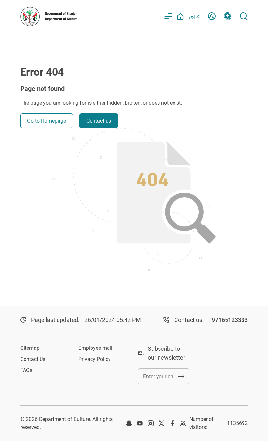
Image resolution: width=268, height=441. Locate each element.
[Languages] (212, 16)
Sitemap (30, 348)
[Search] (244, 16)
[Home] (180, 16)
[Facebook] (172, 423)
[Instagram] (151, 423)
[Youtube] (140, 423)
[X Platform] (161, 423)
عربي (194, 16)
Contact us (98, 121)
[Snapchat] (129, 423)
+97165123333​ (228, 319)
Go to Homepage (46, 121)
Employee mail (95, 348)
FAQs (26, 370)
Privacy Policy (94, 359)
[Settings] (228, 16)
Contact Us (32, 359)
